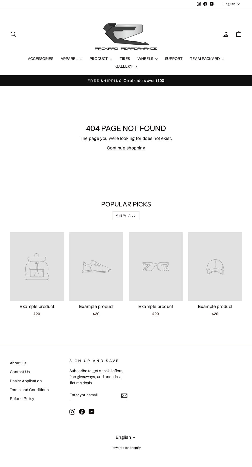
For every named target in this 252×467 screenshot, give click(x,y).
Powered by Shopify (126, 448)
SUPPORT (174, 58)
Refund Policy (22, 399)
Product (99, 58)
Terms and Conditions (29, 390)
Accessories (40, 58)
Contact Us (20, 372)
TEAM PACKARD (205, 58)
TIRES (125, 58)
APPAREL (70, 58)
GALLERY (124, 66)
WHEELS (145, 58)
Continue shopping (126, 148)
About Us (18, 363)
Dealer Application (26, 381)
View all (126, 215)
